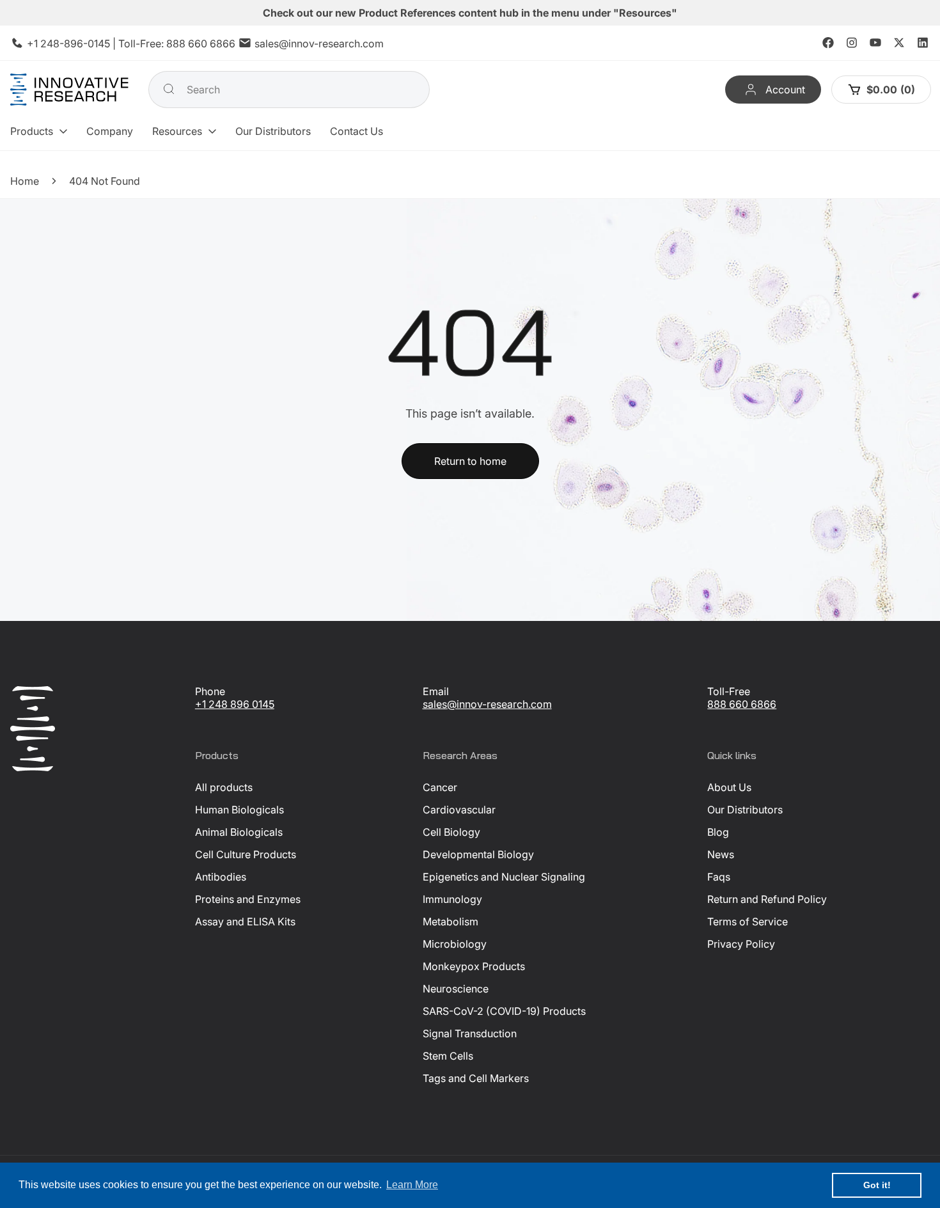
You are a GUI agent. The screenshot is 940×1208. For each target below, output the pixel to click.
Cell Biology (451, 832)
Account (785, 89)
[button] (39, 131)
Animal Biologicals (239, 832)
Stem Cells (448, 1055)
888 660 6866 (200, 43)
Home (24, 181)
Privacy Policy (741, 943)
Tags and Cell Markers (476, 1078)
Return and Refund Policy (767, 899)
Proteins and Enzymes (248, 899)
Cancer (440, 787)
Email (436, 691)
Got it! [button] (877, 1185)
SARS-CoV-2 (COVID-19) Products (504, 1011)
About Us (729, 787)
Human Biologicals (239, 809)
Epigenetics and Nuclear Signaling (504, 876)
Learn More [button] (412, 1184)
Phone (210, 691)
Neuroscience (456, 988)
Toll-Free (728, 691)
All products (224, 787)
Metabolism (450, 921)
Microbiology (455, 943)
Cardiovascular (459, 809)
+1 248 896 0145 (234, 704)
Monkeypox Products (474, 966)
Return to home (470, 461)
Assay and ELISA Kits (245, 921)
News (720, 854)
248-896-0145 (75, 43)
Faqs (718, 876)
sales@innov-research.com (319, 43)
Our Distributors (745, 809)
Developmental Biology (478, 854)
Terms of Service (747, 921)
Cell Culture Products (245, 854)
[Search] (169, 89)
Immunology (452, 899)
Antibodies (220, 876)
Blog (718, 832)
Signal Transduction (470, 1033)
